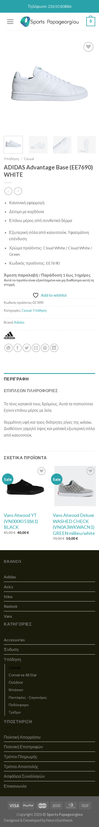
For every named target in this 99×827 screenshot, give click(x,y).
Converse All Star (23, 675)
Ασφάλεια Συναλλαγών (24, 776)
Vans (8, 616)
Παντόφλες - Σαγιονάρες (28, 697)
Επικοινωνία (15, 786)
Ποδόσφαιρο (19, 705)
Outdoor (16, 682)
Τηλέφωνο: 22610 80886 (50, 6)
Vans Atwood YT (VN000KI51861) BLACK (21, 521)
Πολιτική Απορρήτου (22, 737)
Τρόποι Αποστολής (21, 766)
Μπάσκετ (16, 690)
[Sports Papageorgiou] (49, 21)
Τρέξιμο (15, 712)
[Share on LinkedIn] (54, 348)
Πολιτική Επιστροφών (23, 746)
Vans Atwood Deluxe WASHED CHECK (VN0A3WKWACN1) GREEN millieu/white (74, 524)
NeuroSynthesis (59, 820)
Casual (29, 159)
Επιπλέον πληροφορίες (31, 390)
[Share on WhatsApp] (8, 348)
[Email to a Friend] (36, 348)
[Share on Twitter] (27, 348)
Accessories (14, 639)
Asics (8, 586)
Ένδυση (11, 649)
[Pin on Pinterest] (45, 348)
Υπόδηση (11, 159)
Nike (8, 596)
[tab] (49, 379)
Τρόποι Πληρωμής (20, 756)
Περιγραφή (16, 378)
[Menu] (10, 21)
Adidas (19, 322)
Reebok (11, 606)
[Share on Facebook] (17, 348)
